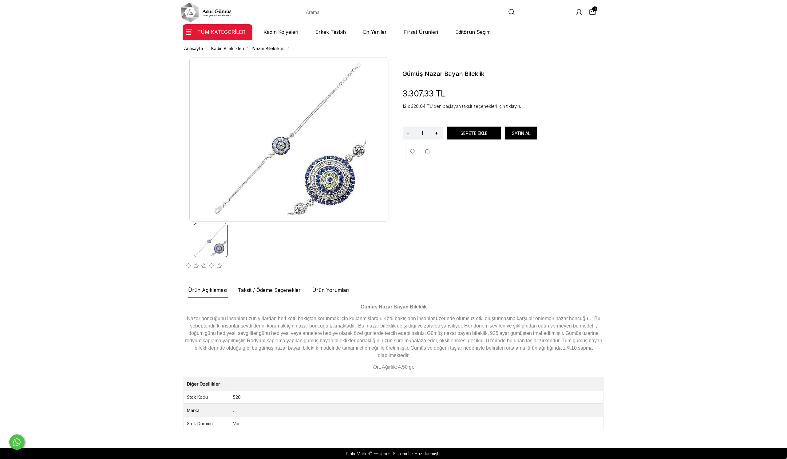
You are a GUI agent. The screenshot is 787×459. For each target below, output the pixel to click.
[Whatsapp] (17, 442)
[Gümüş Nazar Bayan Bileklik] (289, 139)
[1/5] (188, 266)
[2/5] (192, 266)
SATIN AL (521, 133)
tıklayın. (513, 106)
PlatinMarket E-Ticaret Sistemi (376, 453)
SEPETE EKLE (474, 133)
